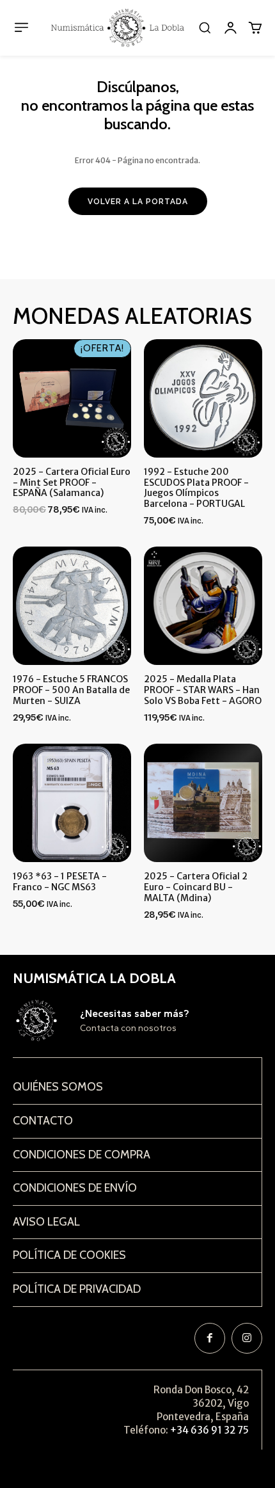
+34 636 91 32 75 (209, 1430)
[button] (204, 27)
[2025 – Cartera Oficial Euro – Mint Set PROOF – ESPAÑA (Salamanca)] (72, 398)
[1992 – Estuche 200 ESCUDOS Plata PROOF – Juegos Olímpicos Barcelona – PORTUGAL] (203, 398)
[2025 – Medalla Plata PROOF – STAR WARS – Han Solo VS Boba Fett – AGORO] (203, 606)
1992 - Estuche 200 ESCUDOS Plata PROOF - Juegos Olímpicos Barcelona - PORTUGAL (196, 487)
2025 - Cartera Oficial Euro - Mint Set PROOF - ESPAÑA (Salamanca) (71, 482)
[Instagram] (247, 1338)
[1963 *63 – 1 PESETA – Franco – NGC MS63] (72, 803)
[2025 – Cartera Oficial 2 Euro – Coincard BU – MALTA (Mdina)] (203, 803)
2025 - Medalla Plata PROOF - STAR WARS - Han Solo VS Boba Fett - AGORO (203, 690)
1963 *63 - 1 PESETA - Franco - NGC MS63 (60, 881)
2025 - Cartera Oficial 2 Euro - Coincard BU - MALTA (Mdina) (196, 887)
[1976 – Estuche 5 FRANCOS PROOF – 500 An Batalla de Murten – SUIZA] (72, 606)
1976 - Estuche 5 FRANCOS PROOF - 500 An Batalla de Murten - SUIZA (71, 690)
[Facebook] (209, 1338)
